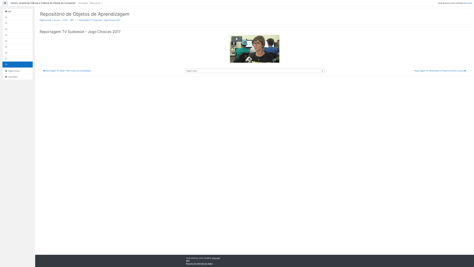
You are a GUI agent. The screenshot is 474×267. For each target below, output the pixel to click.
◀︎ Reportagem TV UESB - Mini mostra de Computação (67, 71)
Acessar (467, 3)
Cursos (57, 20)
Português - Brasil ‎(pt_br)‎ (90, 3)
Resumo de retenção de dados (199, 263)
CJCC (65, 20)
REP (72, 20)
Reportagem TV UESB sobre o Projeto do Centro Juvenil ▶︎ (440, 71)
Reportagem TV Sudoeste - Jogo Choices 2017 (99, 20)
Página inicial (45, 20)
